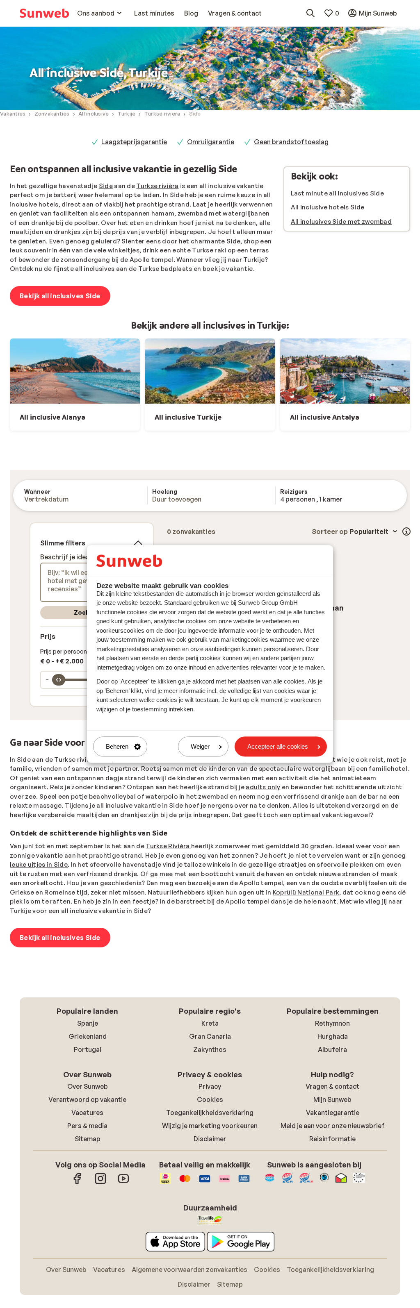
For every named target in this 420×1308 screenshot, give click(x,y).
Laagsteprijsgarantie (134, 142)
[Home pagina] (44, 13)
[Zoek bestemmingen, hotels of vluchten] (310, 13)
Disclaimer (210, 1139)
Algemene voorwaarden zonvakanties (189, 1269)
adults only (263, 787)
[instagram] (100, 1183)
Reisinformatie (332, 1139)
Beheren (117, 746)
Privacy (210, 1086)
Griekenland (87, 1036)
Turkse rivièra (157, 186)
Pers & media (87, 1126)
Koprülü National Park (306, 892)
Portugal (87, 1049)
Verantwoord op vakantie (87, 1099)
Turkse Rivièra (168, 846)
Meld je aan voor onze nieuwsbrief (333, 1126)
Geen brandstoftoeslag (291, 142)
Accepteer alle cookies (277, 746)
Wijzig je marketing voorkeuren (210, 1126)
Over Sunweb (87, 1086)
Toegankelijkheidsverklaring (209, 1112)
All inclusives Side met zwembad (341, 221)
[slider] (58, 680)
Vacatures (87, 1112)
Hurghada (332, 1036)
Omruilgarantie (210, 142)
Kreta (210, 1023)
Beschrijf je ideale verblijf (79, 557)
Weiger (200, 746)
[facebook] (77, 1183)
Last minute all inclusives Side (337, 193)
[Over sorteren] (406, 531)
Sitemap (87, 1139)
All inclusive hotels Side (328, 207)
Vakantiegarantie (332, 1112)
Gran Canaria (210, 1036)
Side (106, 186)
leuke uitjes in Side (39, 864)
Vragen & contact (332, 1086)
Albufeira (332, 1049)
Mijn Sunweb (332, 1099)
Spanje (87, 1023)
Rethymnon (332, 1023)
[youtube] (123, 1183)
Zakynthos (209, 1049)
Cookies (210, 1099)
